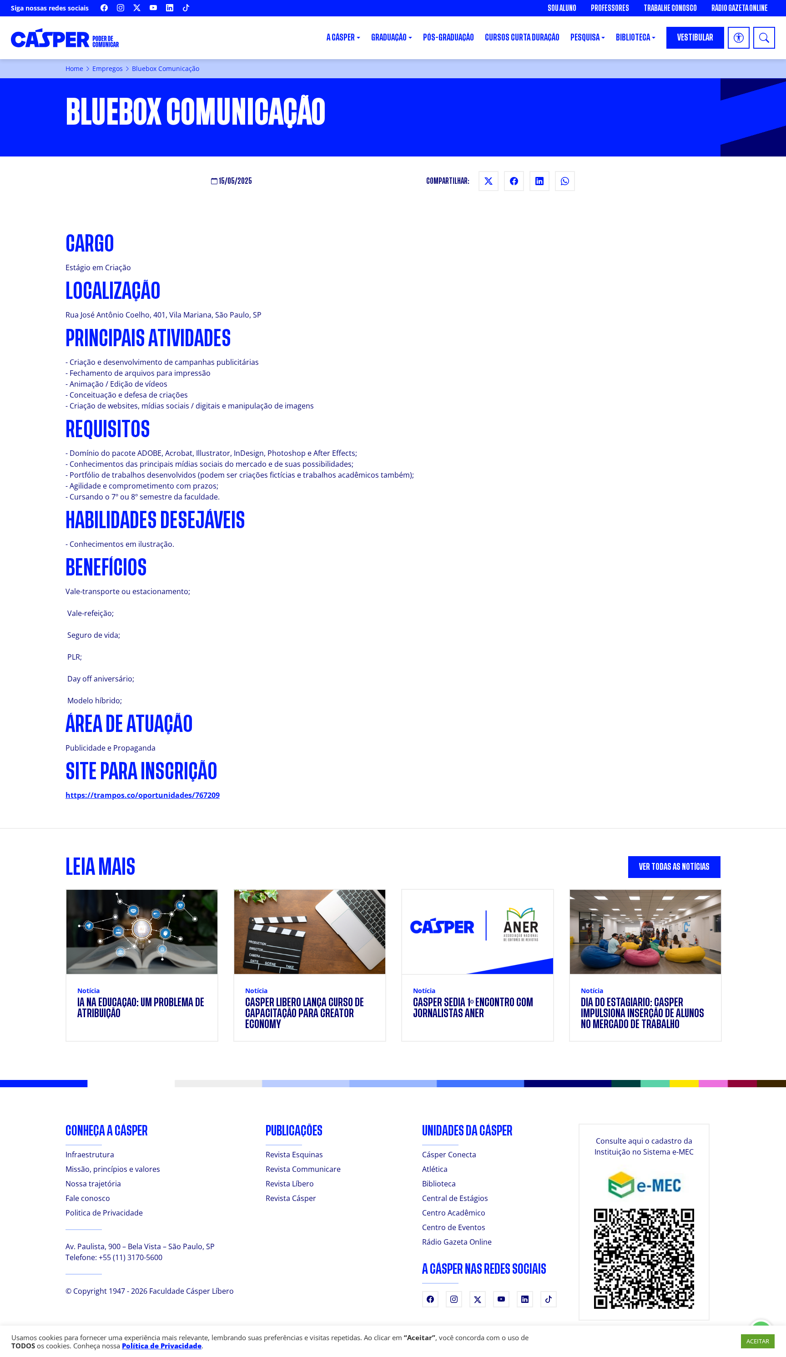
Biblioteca (439, 1184)
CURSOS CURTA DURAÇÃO (522, 37)
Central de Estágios (455, 1198)
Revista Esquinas (294, 1155)
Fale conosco (88, 1198)
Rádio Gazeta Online (739, 8)
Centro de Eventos (453, 1227)
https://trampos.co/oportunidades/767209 (143, 795)
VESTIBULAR (695, 37)
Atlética (435, 1169)
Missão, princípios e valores (113, 1169)
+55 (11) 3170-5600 (130, 1257)
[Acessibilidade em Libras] (739, 38)
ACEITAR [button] (757, 1341)
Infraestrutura (90, 1155)
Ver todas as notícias (674, 867)
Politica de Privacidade (104, 1213)
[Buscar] (764, 38)
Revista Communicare (303, 1169)
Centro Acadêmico (453, 1213)
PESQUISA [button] (585, 37)
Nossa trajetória (93, 1184)
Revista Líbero (290, 1184)
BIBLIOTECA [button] (633, 37)
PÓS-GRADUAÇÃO (448, 37)
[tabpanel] (393, 971)
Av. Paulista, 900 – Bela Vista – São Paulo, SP (140, 1246)
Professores (610, 8)
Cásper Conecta (449, 1155)
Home (74, 68)
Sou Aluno (562, 8)
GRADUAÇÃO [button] (389, 37)
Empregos (107, 68)
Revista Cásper (291, 1198)
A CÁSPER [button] (341, 37)
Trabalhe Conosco (670, 8)
